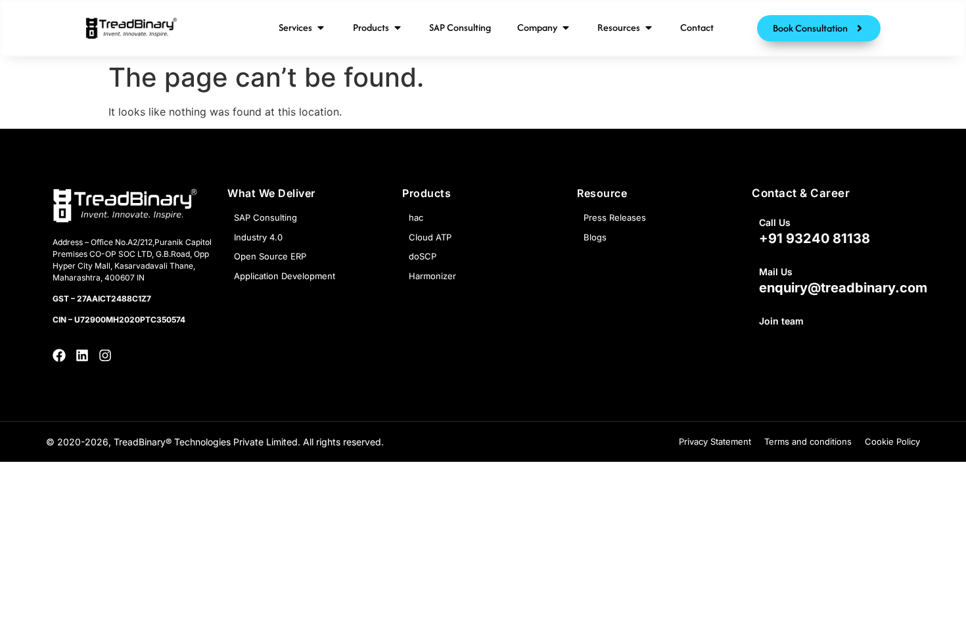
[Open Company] (566, 27)
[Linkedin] (82, 355)
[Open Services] (320, 27)
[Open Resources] (648, 27)
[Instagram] (105, 355)
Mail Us (776, 271)
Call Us (775, 222)
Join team (781, 320)
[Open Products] (397, 27)
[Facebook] (59, 355)
